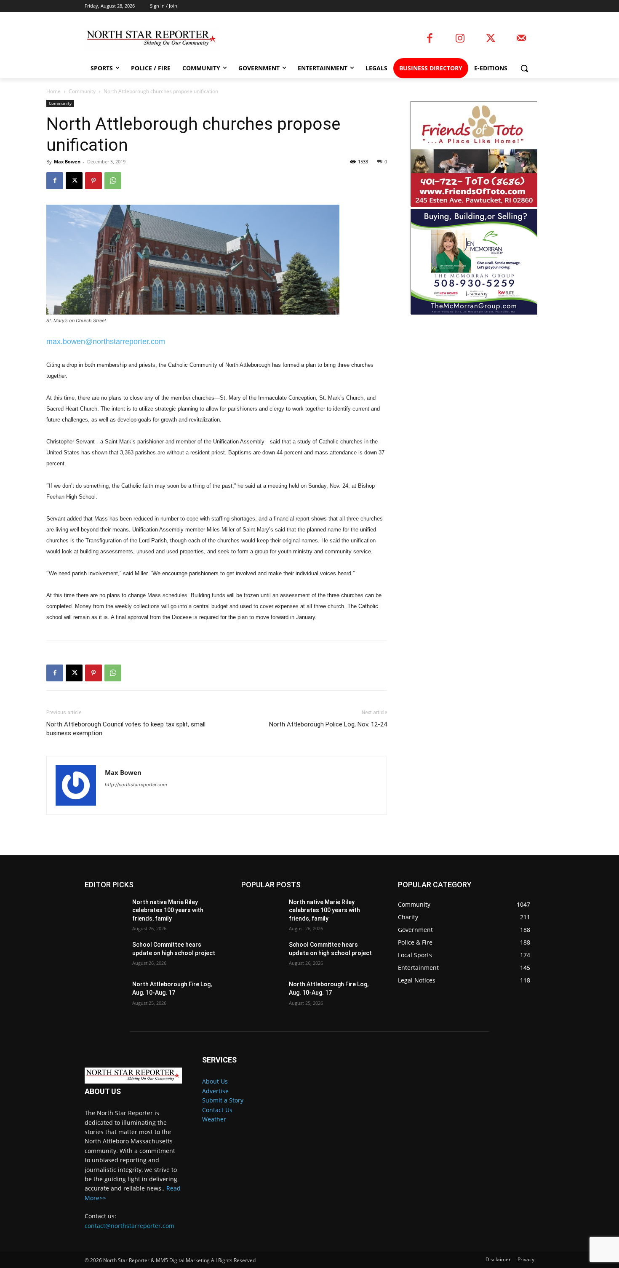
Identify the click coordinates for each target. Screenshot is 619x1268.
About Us (215, 1081)
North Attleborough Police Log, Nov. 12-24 (328, 724)
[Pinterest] (93, 180)
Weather (214, 1119)
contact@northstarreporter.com (129, 1226)
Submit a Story (222, 1100)
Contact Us (217, 1110)
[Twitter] (491, 39)
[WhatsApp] (112, 180)
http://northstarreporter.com (136, 784)
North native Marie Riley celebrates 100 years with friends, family (167, 910)
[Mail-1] (521, 39)
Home (53, 91)
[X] (74, 180)
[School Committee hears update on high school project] (105, 955)
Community (82, 91)
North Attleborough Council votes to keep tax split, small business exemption (125, 729)
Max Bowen (67, 161)
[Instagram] (460, 39)
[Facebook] (429, 39)
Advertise (215, 1091)
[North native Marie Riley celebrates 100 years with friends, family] (105, 912)
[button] (524, 68)
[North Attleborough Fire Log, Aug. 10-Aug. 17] (105, 994)
